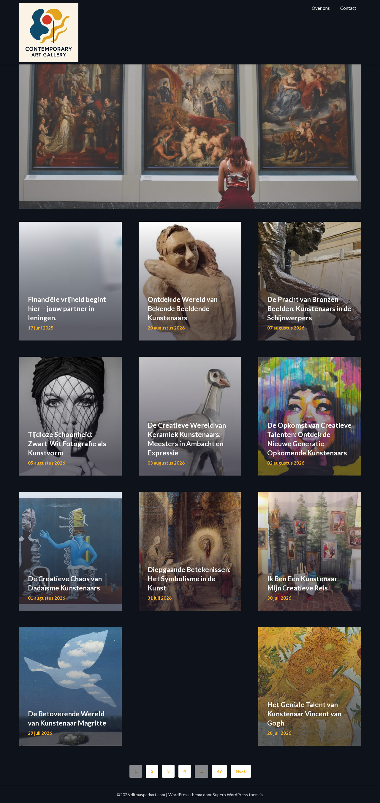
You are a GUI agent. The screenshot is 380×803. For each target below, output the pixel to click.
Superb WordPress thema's (238, 794)
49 (219, 771)
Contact (348, 8)
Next (241, 771)
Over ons (321, 8)
